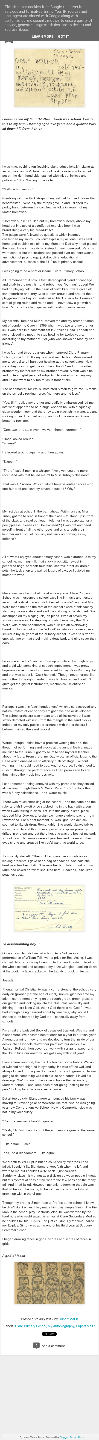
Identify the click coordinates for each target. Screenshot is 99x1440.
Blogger (64, 1437)
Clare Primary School (30, 1326)
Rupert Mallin (68, 1319)
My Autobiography (61, 1326)
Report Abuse (77, 1437)
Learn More (42, 36)
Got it (63, 36)
